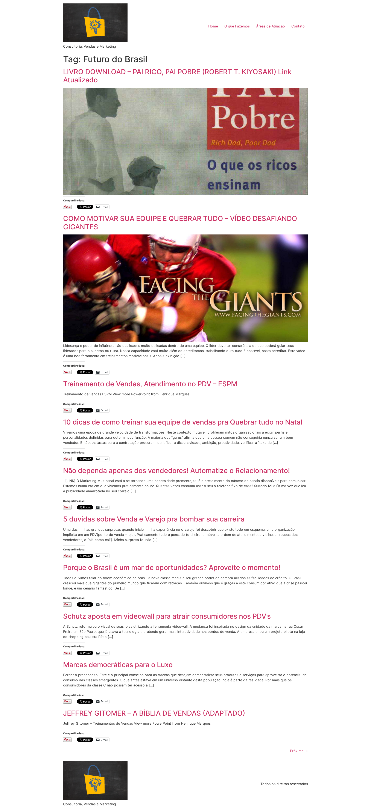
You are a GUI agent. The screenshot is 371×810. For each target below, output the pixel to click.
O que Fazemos (237, 26)
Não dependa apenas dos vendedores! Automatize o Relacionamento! (176, 470)
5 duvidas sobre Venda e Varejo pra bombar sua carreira (154, 519)
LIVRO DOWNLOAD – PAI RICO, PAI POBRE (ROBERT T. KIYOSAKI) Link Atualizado (177, 76)
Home (213, 26)
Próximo (299, 751)
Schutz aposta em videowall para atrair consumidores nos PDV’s (167, 616)
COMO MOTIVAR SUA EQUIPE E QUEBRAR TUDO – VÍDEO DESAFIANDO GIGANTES (180, 222)
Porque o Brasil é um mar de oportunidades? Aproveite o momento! (171, 567)
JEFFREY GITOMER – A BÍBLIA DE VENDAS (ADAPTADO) (154, 713)
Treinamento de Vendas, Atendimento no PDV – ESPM (150, 384)
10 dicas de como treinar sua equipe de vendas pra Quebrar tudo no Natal (182, 422)
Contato (298, 26)
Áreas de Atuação (270, 26)
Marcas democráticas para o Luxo (118, 664)
